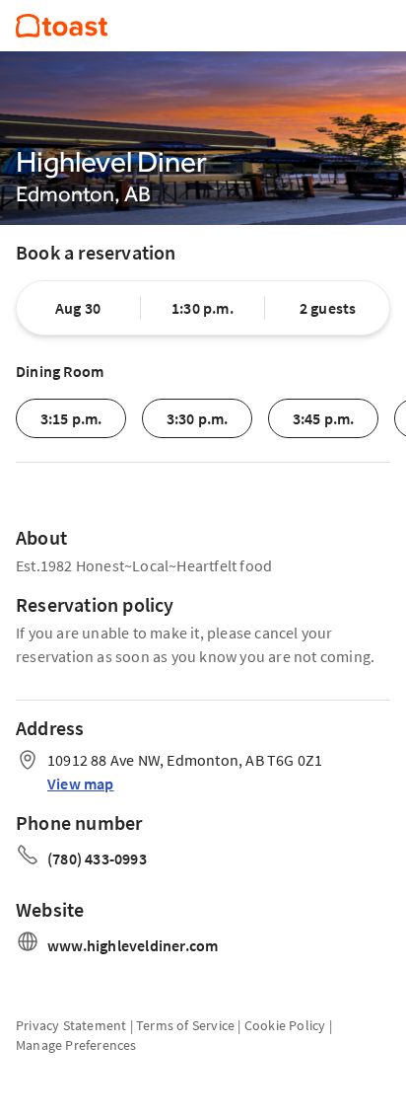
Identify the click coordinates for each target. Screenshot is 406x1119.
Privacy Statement (71, 1025)
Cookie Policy (285, 1025)
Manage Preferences (76, 1045)
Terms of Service (185, 1025)
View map (80, 783)
